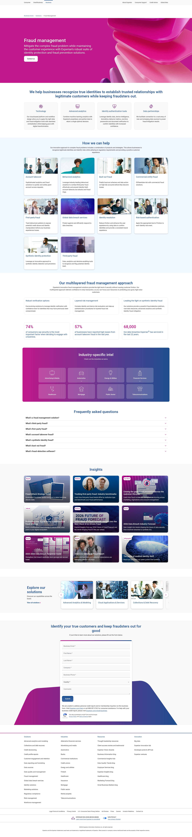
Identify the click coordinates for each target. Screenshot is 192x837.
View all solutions (33, 603)
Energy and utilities (67, 767)
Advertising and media (69, 745)
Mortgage (81, 394)
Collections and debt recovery (34, 745)
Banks (63, 754)
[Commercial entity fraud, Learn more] (151, 176)
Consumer (27, 2)
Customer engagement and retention (37, 759)
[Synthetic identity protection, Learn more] (41, 253)
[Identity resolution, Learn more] (114, 216)
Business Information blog (107, 754)
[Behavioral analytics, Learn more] (77, 176)
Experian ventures (140, 754)
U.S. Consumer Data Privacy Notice (89, 811)
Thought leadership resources (108, 741)
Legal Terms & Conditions (57, 811)
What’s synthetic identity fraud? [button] (40, 440)
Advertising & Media (52, 378)
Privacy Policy (73, 716)
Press (112, 811)
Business (48, 2)
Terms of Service (83, 716)
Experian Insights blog (105, 772)
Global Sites (164, 2)
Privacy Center (71, 811)
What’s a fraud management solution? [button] (42, 418)
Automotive (81, 378)
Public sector (65, 789)
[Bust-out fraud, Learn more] (114, 176)
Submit (67, 699)
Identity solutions (30, 785)
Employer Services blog (106, 767)
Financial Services (139, 378)
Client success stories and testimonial (111, 745)
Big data (137, 741)
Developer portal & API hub (143, 750)
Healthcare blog (103, 776)
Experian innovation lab (142, 745)
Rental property (66, 794)
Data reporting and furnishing (34, 763)
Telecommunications (139, 394)
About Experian (127, 2)
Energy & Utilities (111, 378)
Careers (118, 811)
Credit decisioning (30, 750)
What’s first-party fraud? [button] (36, 429)
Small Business (38, 2)
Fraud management (31, 776)
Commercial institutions (69, 759)
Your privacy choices (114, 819)
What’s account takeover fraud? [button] (40, 434)
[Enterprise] (33, 9)
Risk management (30, 798)
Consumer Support (141, 2)
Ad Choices (105, 811)
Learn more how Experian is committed (88, 819)
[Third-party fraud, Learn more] (77, 253)
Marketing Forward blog (106, 781)
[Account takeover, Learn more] (41, 176)
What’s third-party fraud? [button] (37, 423)
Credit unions (65, 763)
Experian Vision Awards (106, 750)
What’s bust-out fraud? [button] (36, 445)
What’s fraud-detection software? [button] (40, 451)
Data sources (28, 767)
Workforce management (32, 803)
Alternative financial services (71, 741)
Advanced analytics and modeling (36, 741)
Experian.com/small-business (96, 711)
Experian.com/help (76, 708)
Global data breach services (34, 781)
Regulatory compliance (32, 794)
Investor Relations (128, 811)
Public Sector (110, 394)
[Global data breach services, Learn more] (77, 216)
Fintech (63, 772)
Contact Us (139, 811)
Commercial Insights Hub (106, 759)
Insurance (64, 781)
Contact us (31, 59)
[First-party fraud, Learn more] (41, 216)
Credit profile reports (31, 754)
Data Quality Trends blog (106, 763)
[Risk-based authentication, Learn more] (151, 216)
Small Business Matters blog (108, 785)
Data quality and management (35, 772)
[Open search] (166, 9)
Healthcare (52, 394)
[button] (142, 9)
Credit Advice (154, 2)
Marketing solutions (31, 789)
